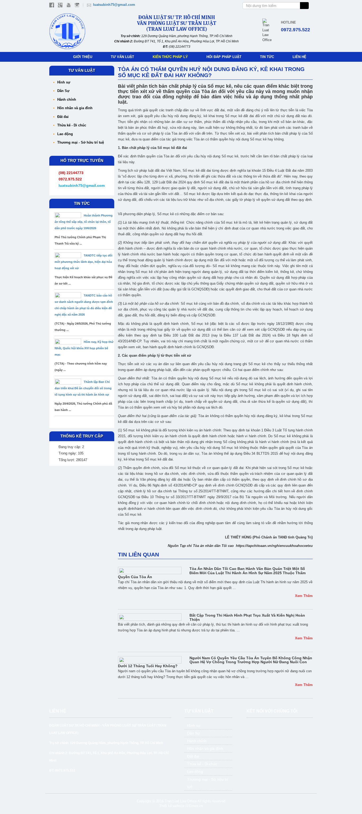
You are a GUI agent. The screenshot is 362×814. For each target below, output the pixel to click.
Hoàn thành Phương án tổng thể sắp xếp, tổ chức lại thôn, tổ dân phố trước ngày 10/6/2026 (84, 222)
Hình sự (63, 82)
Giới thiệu (82, 57)
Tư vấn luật (122, 57)
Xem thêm (304, 596)
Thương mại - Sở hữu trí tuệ (80, 142)
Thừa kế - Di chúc (71, 125)
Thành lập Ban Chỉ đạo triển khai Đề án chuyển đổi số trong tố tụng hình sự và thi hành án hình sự (83, 388)
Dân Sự (63, 91)
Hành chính (66, 99)
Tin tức (267, 57)
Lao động (65, 134)
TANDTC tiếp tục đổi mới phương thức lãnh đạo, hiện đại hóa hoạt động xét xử (83, 262)
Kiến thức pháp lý (170, 57)
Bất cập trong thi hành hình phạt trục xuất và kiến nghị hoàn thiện (247, 617)
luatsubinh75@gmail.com (114, 5)
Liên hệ (299, 57)
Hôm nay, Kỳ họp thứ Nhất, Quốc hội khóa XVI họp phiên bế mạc (84, 348)
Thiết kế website (171, 806)
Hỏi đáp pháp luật (223, 57)
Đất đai (63, 117)
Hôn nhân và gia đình (74, 108)
